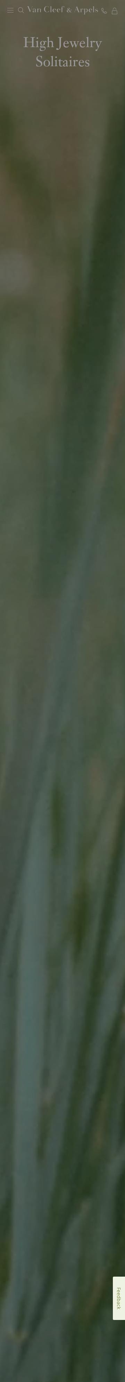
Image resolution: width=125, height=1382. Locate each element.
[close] (114, 1361)
